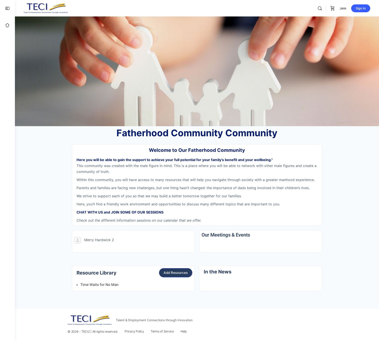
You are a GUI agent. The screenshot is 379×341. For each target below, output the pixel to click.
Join (343, 8)
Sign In (361, 8)
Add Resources (176, 273)
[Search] (319, 8)
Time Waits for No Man (99, 284)
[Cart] (332, 8)
